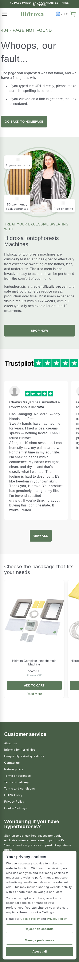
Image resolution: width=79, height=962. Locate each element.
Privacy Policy (14, 801)
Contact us (12, 762)
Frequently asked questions (24, 756)
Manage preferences (39, 940)
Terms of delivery (16, 782)
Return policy (13, 769)
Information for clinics (19, 749)
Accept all (39, 951)
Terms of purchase (17, 775)
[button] (59, 14)
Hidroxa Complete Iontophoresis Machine (34, 662)
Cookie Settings (15, 808)
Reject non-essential (39, 928)
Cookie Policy (30, 918)
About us (10, 743)
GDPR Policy (13, 795)
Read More (34, 694)
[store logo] (32, 14)
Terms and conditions (19, 788)
